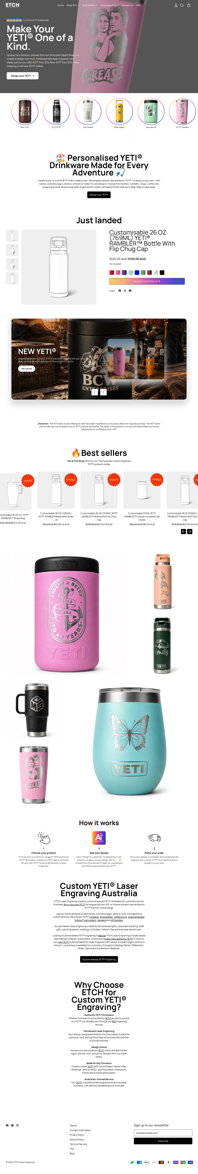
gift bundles (116, 920)
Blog (72, 1153)
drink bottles (106, 916)
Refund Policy (77, 1139)
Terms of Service (78, 1144)
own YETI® (63, 942)
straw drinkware (136, 916)
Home (61, 5)
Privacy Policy (77, 1134)
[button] (182, 5)
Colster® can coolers (85, 920)
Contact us (127, 5)
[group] (24, 113)
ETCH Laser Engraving (24, 1162)
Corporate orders (110, 5)
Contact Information (80, 1130)
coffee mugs (120, 916)
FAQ (138, 5)
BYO (114, 1021)
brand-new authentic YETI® (119, 938)
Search (73, 1125)
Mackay (102, 935)
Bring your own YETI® (74, 904)
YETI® (108, 1018)
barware (101, 920)
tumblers (94, 916)
